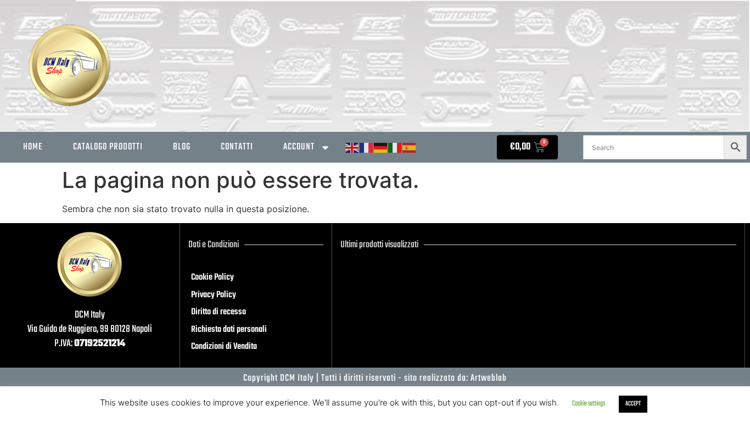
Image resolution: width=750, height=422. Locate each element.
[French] (367, 148)
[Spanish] (409, 148)
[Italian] (395, 148)
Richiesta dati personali (229, 330)
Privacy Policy (213, 295)
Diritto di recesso (218, 312)
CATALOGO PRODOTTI (108, 147)
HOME (33, 147)
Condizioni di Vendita (224, 347)
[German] (381, 148)
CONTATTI (237, 147)
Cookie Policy (212, 277)
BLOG (182, 147)
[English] (352, 148)
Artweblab (489, 378)
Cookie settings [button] (588, 403)
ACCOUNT (299, 147)
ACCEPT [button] (633, 404)
